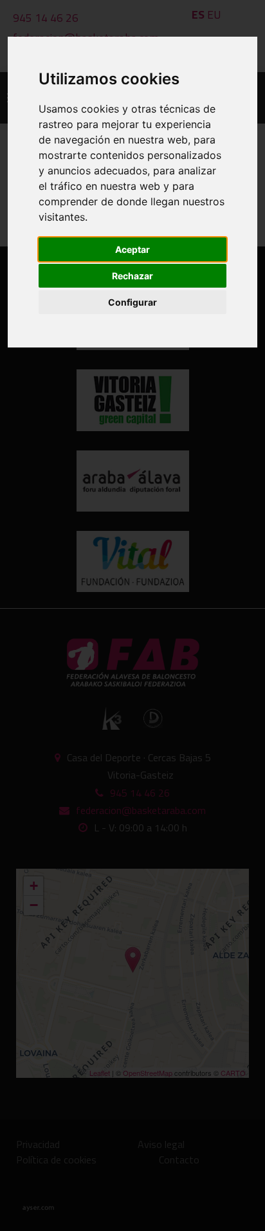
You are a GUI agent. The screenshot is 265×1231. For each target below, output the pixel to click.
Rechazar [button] (132, 275)
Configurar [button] (132, 302)
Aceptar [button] (132, 249)
